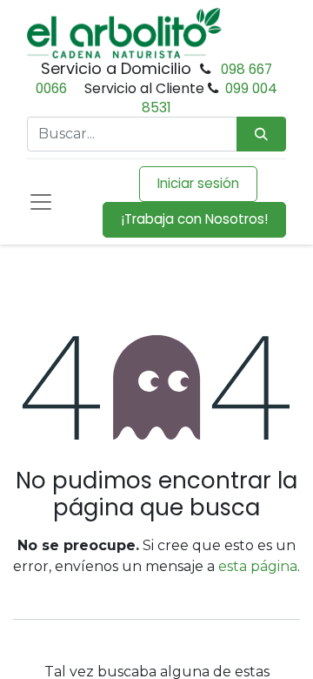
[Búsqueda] (261, 134)
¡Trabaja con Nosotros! (194, 219)
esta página (257, 566)
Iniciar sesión (198, 183)
